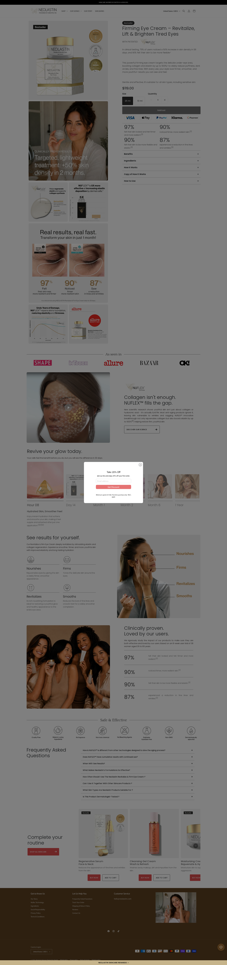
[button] (113, 962)
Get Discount (113, 489)
